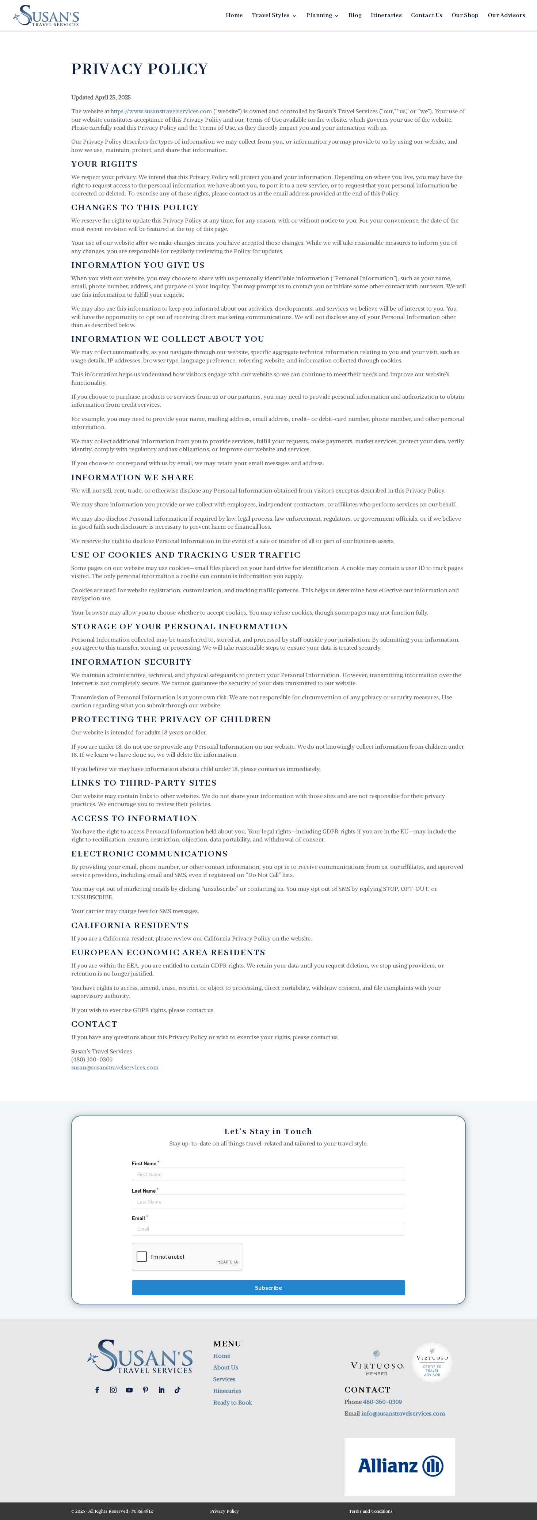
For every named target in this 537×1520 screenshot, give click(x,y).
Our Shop (465, 16)
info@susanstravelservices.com (403, 1413)
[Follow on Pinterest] (145, 1389)
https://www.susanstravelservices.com (161, 111)
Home (234, 16)
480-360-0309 (382, 1401)
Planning (319, 16)
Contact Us (426, 16)
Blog (355, 16)
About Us (225, 1367)
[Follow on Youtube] (129, 1389)
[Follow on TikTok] (177, 1389)
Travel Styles (271, 16)
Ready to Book (232, 1402)
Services (224, 1379)
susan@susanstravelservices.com (115, 1067)
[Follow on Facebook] (97, 1389)
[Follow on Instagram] (113, 1389)
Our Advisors (506, 16)
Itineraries (386, 16)
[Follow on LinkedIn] (161, 1389)
